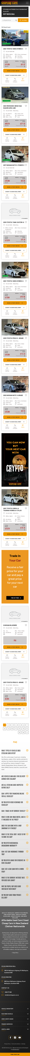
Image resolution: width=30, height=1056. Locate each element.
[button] (27, 3)
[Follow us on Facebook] (10, 1037)
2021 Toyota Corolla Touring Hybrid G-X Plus (12, 509)
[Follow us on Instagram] (15, 1037)
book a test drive (13, 70)
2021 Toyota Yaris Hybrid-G (13, 281)
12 (19, 728)
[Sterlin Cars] (10, 3)
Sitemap (23, 1043)
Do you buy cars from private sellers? (11, 896)
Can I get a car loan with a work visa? (13, 870)
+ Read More (15, 952)
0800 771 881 (8, 992)
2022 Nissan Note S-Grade (13, 395)
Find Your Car (15, 1054)
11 (15, 728)
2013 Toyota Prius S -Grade (13, 682)
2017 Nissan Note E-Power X (13, 165)
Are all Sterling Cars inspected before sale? (12, 786)
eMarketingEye (15, 1049)
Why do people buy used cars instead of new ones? (11, 887)
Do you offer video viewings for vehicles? (12, 803)
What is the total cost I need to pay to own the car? (14, 835)
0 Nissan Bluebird (10, 625)
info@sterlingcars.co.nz (12, 995)
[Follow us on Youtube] (20, 1037)
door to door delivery (13, 75)
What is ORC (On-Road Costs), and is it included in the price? (13, 818)
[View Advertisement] (15, 460)
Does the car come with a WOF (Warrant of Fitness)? (12, 826)
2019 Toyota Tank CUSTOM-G (13, 222)
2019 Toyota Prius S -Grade (13, 338)
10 (12, 728)
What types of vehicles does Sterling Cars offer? (11, 751)
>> (27, 732)
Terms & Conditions (16, 1043)
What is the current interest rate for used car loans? (13, 878)
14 (27, 728)
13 (23, 728)
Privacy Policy (7, 1043)
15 (19, 732)
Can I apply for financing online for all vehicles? (13, 794)
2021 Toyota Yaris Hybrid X (13, 49)
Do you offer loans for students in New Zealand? (13, 861)
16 (23, 732)
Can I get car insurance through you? (13, 852)
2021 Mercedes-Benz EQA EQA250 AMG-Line (12, 107)
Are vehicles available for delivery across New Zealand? (13, 777)
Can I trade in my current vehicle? (13, 811)
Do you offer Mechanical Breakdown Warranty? (10, 844)
